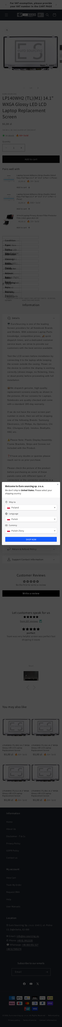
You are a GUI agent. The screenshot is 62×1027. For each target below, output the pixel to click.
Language (13, 513)
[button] (31, 507)
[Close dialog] (57, 484)
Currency (13, 525)
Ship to (12, 502)
